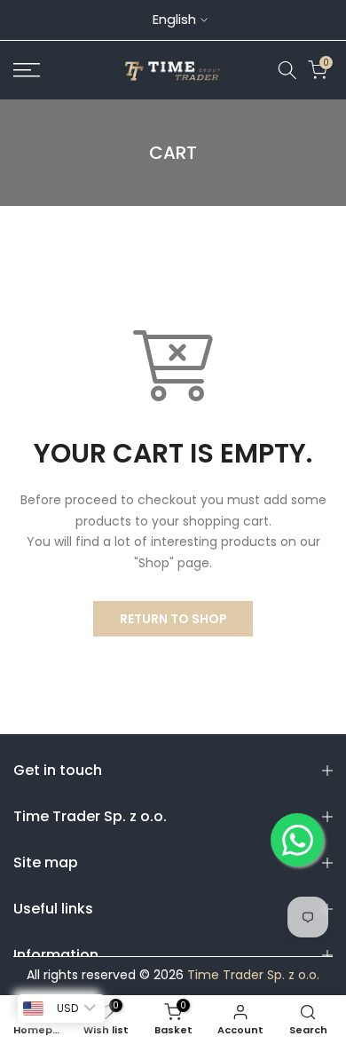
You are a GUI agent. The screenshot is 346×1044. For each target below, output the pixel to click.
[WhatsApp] (297, 839)
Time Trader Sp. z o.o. (253, 975)
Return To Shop (173, 619)
